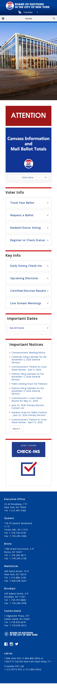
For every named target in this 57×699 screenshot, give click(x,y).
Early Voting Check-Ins (26, 266)
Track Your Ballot (22, 202)
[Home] (28, 3)
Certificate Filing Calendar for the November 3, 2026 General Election (29, 359)
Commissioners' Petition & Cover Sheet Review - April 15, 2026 (29, 421)
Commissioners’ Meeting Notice (28, 352)
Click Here (27, 177)
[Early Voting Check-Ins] (28, 444)
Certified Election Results (28, 290)
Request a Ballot (22, 215)
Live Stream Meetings (25, 303)
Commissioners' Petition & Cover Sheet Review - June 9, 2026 (29, 368)
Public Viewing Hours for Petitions (29, 383)
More (16, 428)
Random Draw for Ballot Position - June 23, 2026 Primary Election (29, 414)
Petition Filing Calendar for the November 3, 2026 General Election (28, 376)
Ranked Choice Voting (25, 227)
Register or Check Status (27, 240)
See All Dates (17, 327)
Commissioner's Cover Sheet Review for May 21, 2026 (27, 399)
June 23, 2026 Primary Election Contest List (28, 406)
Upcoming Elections (24, 278)
